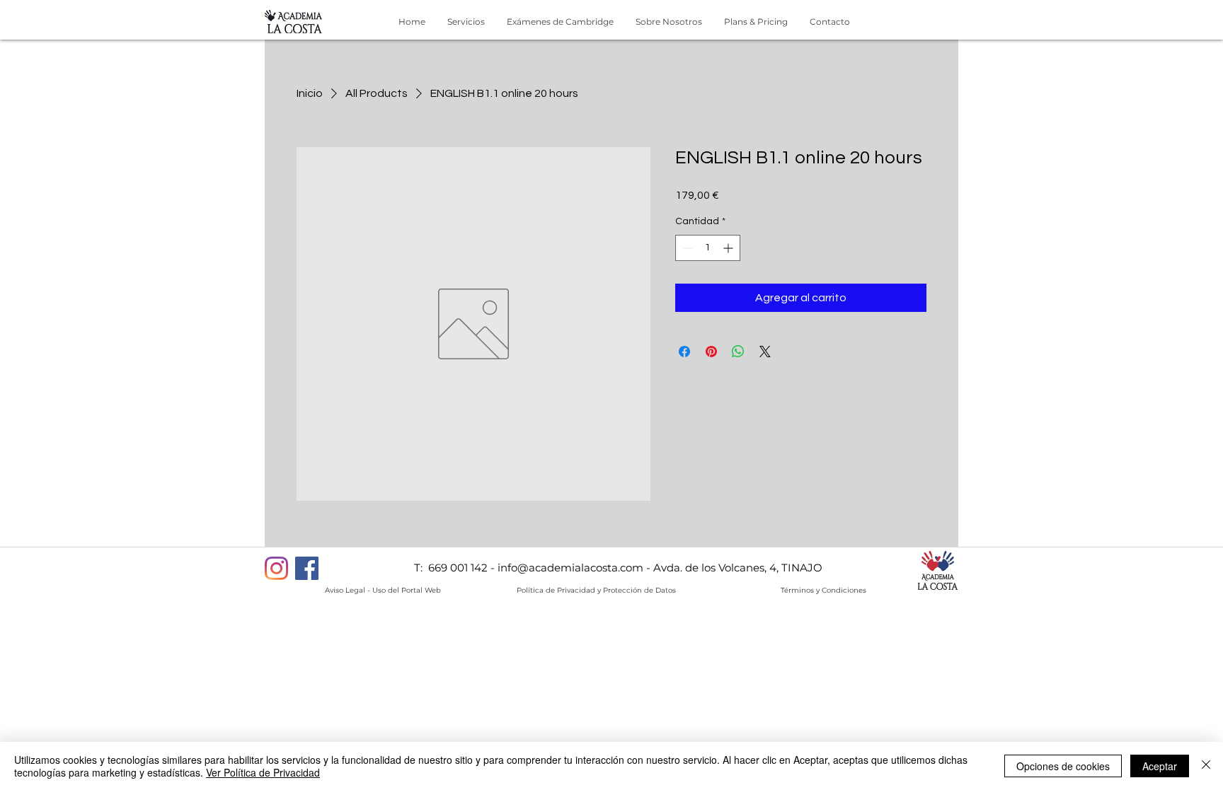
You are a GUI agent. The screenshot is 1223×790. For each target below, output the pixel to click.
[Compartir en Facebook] (684, 351)
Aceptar (1159, 766)
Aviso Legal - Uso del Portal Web (383, 590)
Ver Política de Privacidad (263, 772)
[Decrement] (686, 248)
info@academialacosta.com (570, 567)
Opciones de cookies (1063, 766)
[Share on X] (765, 351)
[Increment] (729, 248)
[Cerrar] (1206, 766)
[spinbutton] (707, 248)
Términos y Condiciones (823, 590)
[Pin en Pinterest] (711, 351)
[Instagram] (276, 568)
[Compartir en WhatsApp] (738, 351)
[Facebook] (306, 568)
